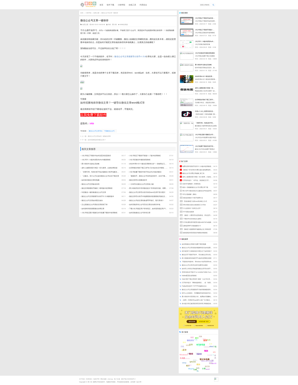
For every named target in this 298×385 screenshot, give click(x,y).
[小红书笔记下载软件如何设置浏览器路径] (186, 21)
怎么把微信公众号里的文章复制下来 (94, 204)
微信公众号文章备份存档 (90, 184)
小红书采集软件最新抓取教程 (139, 159)
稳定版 (207, 366)
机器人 (195, 360)
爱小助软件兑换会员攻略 (90, 163)
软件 (184, 342)
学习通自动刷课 (187, 212)
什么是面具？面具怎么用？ (190, 208)
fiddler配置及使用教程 (189, 275)
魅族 (206, 350)
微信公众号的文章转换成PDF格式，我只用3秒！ (146, 200)
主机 (182, 346)
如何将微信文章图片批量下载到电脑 (194, 244)
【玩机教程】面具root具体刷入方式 (193, 201)
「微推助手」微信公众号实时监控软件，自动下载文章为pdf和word (148, 176)
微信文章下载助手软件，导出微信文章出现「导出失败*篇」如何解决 (197, 254)
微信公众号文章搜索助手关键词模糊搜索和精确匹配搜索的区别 (197, 289)
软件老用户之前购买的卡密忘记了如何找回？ (197, 251)
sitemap (110, 379)
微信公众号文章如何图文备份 (92, 200)
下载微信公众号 (109, 131)
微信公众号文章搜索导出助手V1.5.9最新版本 (97, 196)
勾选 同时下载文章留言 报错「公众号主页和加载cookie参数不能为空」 (197, 279)
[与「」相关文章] (116, 130)
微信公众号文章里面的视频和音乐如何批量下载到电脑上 (197, 247)
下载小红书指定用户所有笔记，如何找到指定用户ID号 (148, 208)
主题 (195, 339)
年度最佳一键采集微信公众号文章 (93, 192)
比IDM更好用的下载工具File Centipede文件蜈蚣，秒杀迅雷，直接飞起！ (148, 168)
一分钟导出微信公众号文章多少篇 (141, 184)
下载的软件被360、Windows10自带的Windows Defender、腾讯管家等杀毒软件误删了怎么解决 (197, 261)
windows (186, 358)
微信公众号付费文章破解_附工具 (192, 173)
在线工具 (132, 4)
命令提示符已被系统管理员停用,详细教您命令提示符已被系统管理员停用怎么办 (197, 303)
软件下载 (110, 4)
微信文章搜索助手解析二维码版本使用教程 (96, 188)
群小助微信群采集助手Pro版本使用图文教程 (196, 258)
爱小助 (90, 382)
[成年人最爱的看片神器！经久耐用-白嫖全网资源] (186, 91)
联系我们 (89, 379)
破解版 (188, 345)
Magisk (191, 368)
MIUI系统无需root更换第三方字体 (193, 205)
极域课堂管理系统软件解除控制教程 (193, 233)
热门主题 (117, 379)
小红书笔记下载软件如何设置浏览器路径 (96, 155)
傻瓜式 (183, 350)
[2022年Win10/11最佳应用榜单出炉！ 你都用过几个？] (186, 79)
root (189, 365)
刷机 (189, 353)
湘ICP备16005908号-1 (128, 379)
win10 (214, 363)
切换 (200, 336)
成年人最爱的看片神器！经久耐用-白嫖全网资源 (205, 88)
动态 (192, 337)
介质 (204, 368)
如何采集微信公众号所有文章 (139, 212)
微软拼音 (190, 340)
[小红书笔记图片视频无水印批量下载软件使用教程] (186, 137)
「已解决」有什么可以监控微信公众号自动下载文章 (100, 176)
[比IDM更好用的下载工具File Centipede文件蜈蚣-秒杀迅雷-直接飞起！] (186, 102)
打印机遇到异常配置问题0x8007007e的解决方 (196, 222)
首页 (101, 4)
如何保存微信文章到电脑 (90, 180)
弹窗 (204, 339)
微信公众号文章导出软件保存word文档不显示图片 (147, 192)
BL (198, 371)
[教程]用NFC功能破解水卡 (190, 226)
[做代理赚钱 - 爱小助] (198, 328)
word (208, 369)
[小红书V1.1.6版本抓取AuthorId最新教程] (186, 44)
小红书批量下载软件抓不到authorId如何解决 (145, 172)
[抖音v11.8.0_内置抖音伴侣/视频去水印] (186, 114)
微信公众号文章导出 (95, 131)
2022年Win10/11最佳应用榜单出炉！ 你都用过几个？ (148, 163)
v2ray (184, 362)
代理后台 (143, 4)
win (214, 352)
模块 (198, 364)
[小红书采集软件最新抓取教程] (186, 56)
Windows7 (183, 354)
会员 (215, 356)
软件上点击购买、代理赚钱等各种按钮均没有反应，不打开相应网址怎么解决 (197, 293)
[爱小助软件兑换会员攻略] (186, 67)
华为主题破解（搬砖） (189, 194)
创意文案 (96, 13)
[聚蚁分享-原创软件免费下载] (88, 4)
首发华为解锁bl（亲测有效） (191, 184)
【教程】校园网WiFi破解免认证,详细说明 (195, 229)
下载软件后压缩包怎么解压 (190, 219)
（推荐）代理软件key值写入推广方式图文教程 (197, 300)
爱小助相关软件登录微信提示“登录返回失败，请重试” (148, 188)
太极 (198, 345)
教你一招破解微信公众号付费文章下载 (194, 187)
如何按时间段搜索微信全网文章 (92, 208)
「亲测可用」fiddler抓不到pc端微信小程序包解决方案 (100, 172)
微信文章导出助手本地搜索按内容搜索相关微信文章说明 (148, 196)
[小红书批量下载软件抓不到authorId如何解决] (186, 149)
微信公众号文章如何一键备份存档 (99, 136)
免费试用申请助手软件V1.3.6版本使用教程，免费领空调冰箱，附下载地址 (196, 166)
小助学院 (121, 4)
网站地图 (103, 379)
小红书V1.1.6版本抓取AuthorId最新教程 (95, 159)
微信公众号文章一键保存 (109, 13)
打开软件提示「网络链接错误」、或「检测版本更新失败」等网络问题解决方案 (197, 282)
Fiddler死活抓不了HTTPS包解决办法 (194, 286)
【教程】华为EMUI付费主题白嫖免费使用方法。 (196, 170)
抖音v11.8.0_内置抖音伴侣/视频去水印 (205, 111)
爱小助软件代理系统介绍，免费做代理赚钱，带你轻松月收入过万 (197, 296)
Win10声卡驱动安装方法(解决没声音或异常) (196, 191)
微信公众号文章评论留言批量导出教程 (195, 265)
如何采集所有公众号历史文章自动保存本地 (144, 204)
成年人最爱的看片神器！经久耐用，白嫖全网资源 (99, 168)
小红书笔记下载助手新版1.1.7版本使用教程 (145, 155)
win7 (197, 353)
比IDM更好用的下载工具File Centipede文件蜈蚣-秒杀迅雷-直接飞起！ (205, 99)
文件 (210, 344)
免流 (208, 340)
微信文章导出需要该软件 (138, 180)
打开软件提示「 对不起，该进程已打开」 (195, 180)
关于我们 (82, 379)
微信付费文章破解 (207, 361)
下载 (215, 346)
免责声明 (96, 379)
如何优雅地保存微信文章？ (97, 140)
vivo (211, 346)
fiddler (209, 355)
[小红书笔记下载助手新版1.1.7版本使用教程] (186, 32)
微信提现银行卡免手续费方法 (191, 198)
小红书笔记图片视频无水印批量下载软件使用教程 (99, 212)
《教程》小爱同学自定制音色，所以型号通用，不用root (196, 215)
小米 (195, 369)
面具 (198, 368)
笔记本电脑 (205, 359)
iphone (193, 361)
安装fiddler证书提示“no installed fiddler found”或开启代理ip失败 (197, 272)
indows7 (207, 347)
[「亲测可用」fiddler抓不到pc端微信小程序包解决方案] (186, 125)
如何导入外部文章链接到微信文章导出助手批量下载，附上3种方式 (197, 268)
